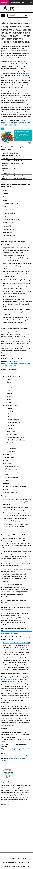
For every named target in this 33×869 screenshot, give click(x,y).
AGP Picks (4, 2)
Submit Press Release (9, 862)
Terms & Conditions (24, 862)
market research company (10, 679)
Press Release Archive (19, 859)
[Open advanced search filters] (26, 15)
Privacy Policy (25, 866)
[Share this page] (30, 15)
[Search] (22, 15)
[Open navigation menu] (3, 15)
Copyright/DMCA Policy (11, 866)
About (8, 859)
